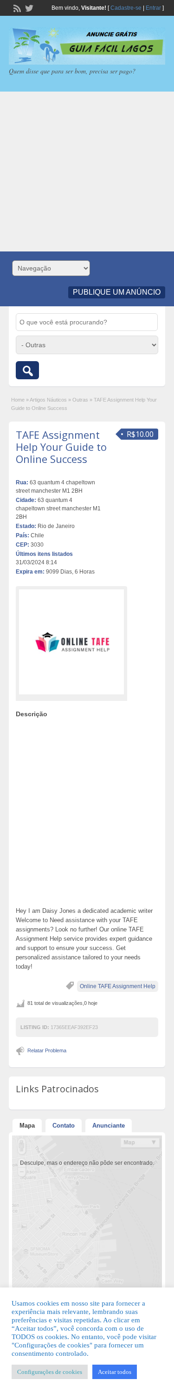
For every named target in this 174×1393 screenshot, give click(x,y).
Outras (80, 400)
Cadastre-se (126, 8)
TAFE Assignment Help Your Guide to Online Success (61, 447)
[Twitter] (28, 7)
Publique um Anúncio (117, 292)
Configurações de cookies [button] (49, 1371)
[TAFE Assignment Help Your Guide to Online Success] (71, 641)
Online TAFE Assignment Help (117, 986)
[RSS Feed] (16, 7)
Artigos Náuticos (48, 400)
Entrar (153, 8)
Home (18, 400)
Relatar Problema (46, 1050)
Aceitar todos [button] (114, 1371)
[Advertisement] (87, 171)
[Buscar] (27, 370)
